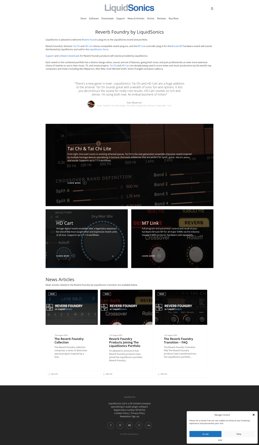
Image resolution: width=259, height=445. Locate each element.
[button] (253, 414)
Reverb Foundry (90, 39)
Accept (205, 434)
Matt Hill (54, 374)
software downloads (69, 55)
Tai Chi (76, 46)
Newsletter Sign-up (129, 416)
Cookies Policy (121, 413)
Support (50, 55)
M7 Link (141, 46)
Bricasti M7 (177, 46)
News (52, 294)
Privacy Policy (138, 413)
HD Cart (89, 46)
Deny (239, 434)
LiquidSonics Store (98, 49)
